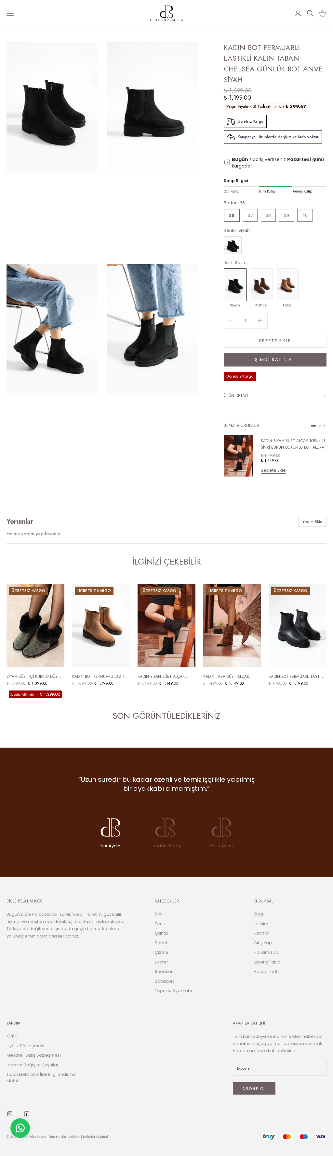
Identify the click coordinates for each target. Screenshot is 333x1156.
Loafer (161, 962)
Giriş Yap (263, 943)
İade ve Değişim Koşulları (33, 1065)
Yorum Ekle (312, 522)
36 (231, 215)
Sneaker (164, 971)
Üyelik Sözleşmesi (25, 1046)
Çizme (161, 952)
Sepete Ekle (273, 470)
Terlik (160, 924)
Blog (258, 914)
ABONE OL (254, 1088)
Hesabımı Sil (266, 971)
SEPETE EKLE (275, 341)
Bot (158, 914)
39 (286, 215)
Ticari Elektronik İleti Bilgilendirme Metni (41, 1077)
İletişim (261, 924)
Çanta (161, 933)
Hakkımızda (266, 952)
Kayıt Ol (261, 933)
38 (268, 215)
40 (305, 215)
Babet (161, 943)
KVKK (12, 1036)
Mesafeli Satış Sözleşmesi (34, 1055)
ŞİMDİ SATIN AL (275, 359)
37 (250, 215)
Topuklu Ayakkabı (173, 991)
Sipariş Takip (267, 962)
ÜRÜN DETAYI (236, 396)
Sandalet (164, 981)
